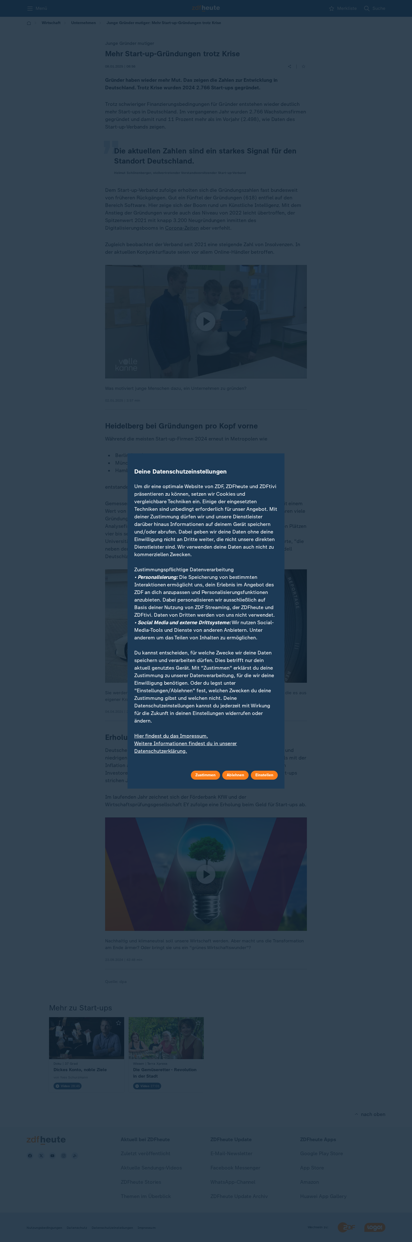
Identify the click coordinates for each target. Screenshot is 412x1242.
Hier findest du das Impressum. (171, 736)
